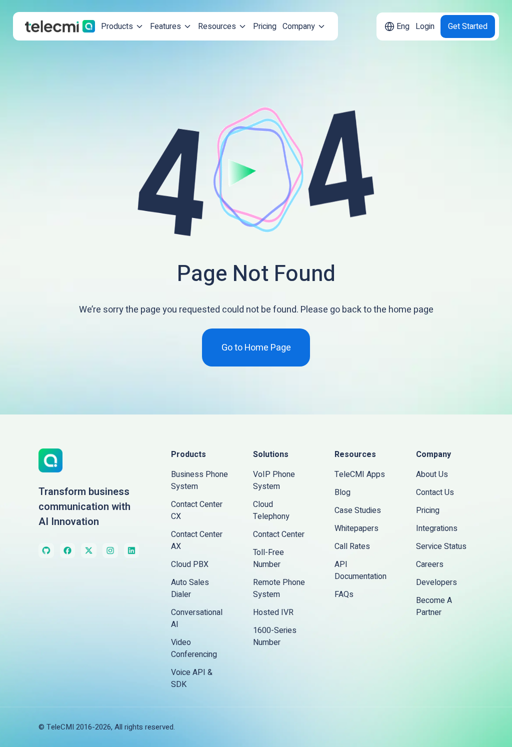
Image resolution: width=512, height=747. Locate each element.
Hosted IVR (273, 612)
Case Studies (357, 510)
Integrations (437, 528)
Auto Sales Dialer (190, 588)
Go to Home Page (256, 347)
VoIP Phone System (274, 480)
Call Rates (352, 546)
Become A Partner (434, 606)
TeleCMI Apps (359, 474)
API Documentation (360, 570)
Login (425, 26)
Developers (436, 582)
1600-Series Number (274, 636)
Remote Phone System (279, 588)
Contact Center (278, 534)
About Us (432, 474)
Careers (430, 564)
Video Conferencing (194, 648)
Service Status (441, 546)
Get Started (468, 26)
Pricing (264, 26)
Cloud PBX (189, 564)
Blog (342, 492)
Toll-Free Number (268, 558)
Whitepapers (356, 528)
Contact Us (435, 492)
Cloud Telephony (271, 510)
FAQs (344, 594)
